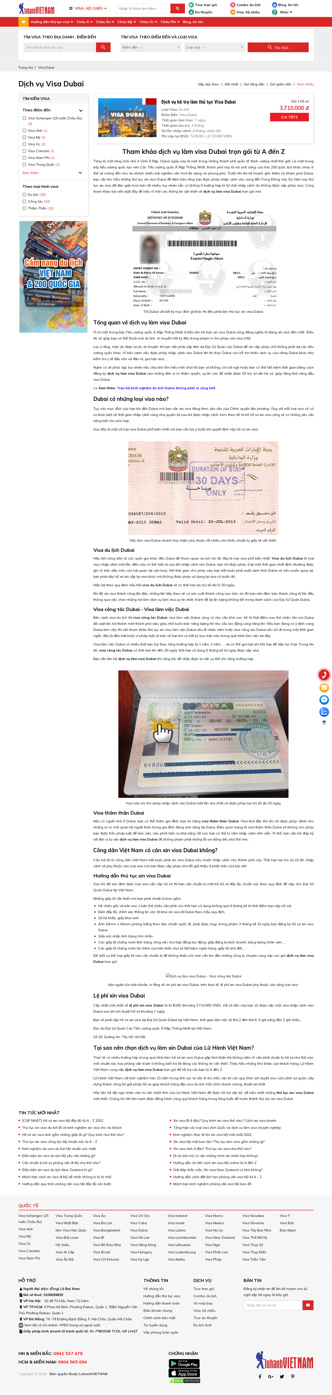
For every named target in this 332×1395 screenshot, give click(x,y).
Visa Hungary (141, 1252)
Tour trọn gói (205, 5)
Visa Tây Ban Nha (256, 1230)
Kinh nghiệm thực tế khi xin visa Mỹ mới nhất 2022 (212, 1134)
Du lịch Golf (202, 1325)
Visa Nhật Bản (67, 1223)
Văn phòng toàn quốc (160, 1332)
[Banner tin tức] (53, 277)
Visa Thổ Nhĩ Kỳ (254, 1237)
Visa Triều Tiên (254, 1259)
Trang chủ (25, 67)
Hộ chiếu (62, 1245)
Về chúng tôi (153, 1289)
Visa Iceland (177, 1215)
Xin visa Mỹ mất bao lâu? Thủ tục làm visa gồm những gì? (218, 1141)
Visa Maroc (214, 1215)
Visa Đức (287, 1223)
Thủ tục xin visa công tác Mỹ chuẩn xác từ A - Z (60, 1141)
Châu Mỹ (125, 22)
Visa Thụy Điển (254, 1252)
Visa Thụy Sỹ (252, 1245)
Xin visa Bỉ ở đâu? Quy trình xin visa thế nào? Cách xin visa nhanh (224, 1120)
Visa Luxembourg (182, 1252)
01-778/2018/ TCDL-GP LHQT (114, 1331)
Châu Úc (147, 22)
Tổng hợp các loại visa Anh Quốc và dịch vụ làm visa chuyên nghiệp (227, 1127)
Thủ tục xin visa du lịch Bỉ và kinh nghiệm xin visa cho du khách (72, 1127)
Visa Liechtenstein (182, 1237)
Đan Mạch (288, 1230)
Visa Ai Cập (65, 1252)
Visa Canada (29, 1251)
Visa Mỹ (24, 1236)
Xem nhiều (305, 84)
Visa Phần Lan (216, 1252)
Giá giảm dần (280, 84)
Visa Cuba (138, 1223)
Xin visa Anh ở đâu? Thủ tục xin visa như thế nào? (212, 1149)
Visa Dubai (46, 67)
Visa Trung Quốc (69, 1215)
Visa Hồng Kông (143, 1245)
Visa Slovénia (253, 1223)
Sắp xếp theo (208, 84)
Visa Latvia (176, 1230)
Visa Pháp (213, 1259)
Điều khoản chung (157, 1310)
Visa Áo (99, 1215)
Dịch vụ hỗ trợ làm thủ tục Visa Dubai (198, 102)
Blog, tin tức (287, 5)
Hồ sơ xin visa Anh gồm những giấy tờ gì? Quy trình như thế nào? (73, 1134)
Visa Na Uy (214, 1230)
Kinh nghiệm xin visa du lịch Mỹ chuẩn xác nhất (59, 1149)
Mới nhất (231, 84)
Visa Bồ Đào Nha (107, 1245)
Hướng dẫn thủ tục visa (50, 22)
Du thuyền (203, 12)
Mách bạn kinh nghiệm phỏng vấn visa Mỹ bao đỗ (212, 1184)
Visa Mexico (214, 1223)
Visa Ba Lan (102, 1223)
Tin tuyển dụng (155, 1325)
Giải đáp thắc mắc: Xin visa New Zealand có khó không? (217, 1170)
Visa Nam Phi (29, 1258)
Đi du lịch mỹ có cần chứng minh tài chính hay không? (215, 1156)
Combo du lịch (248, 5)
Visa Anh (25, 1229)
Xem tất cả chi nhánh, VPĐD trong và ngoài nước (62, 1325)
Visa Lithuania (179, 1245)
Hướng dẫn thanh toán (161, 1303)
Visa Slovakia (253, 1215)
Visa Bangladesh (106, 1230)
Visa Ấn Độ (65, 1259)
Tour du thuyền (205, 1318)
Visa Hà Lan (140, 1237)
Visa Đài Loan (67, 1237)
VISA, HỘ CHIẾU (89, 8)
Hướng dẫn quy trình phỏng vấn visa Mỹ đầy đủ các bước (67, 1184)
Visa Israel (176, 1223)
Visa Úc (24, 1243)
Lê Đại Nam (70, 1289)
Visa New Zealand (220, 1237)
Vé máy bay (202, 1303)
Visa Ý (285, 1215)
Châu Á (83, 22)
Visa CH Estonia (106, 1259)
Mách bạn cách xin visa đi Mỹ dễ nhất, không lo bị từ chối (66, 1177)
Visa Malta (176, 1259)
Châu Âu (103, 22)
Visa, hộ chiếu (248, 12)
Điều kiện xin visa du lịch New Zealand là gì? (57, 1170)
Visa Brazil (101, 1252)
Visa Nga (212, 1245)
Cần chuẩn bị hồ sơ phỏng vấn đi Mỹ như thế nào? (61, 1163)
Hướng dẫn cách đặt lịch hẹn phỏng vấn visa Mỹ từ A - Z (217, 1177)
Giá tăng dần (254, 84)
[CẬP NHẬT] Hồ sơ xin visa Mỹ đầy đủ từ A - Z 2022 (62, 1120)
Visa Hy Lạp (139, 1259)
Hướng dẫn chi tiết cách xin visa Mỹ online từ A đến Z (215, 1163)
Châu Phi (168, 22)
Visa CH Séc (140, 1215)
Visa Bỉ (98, 1237)
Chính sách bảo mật (159, 1318)
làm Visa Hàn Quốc (71, 1230)
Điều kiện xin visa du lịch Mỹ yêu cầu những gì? (58, 1156)
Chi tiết (288, 117)
